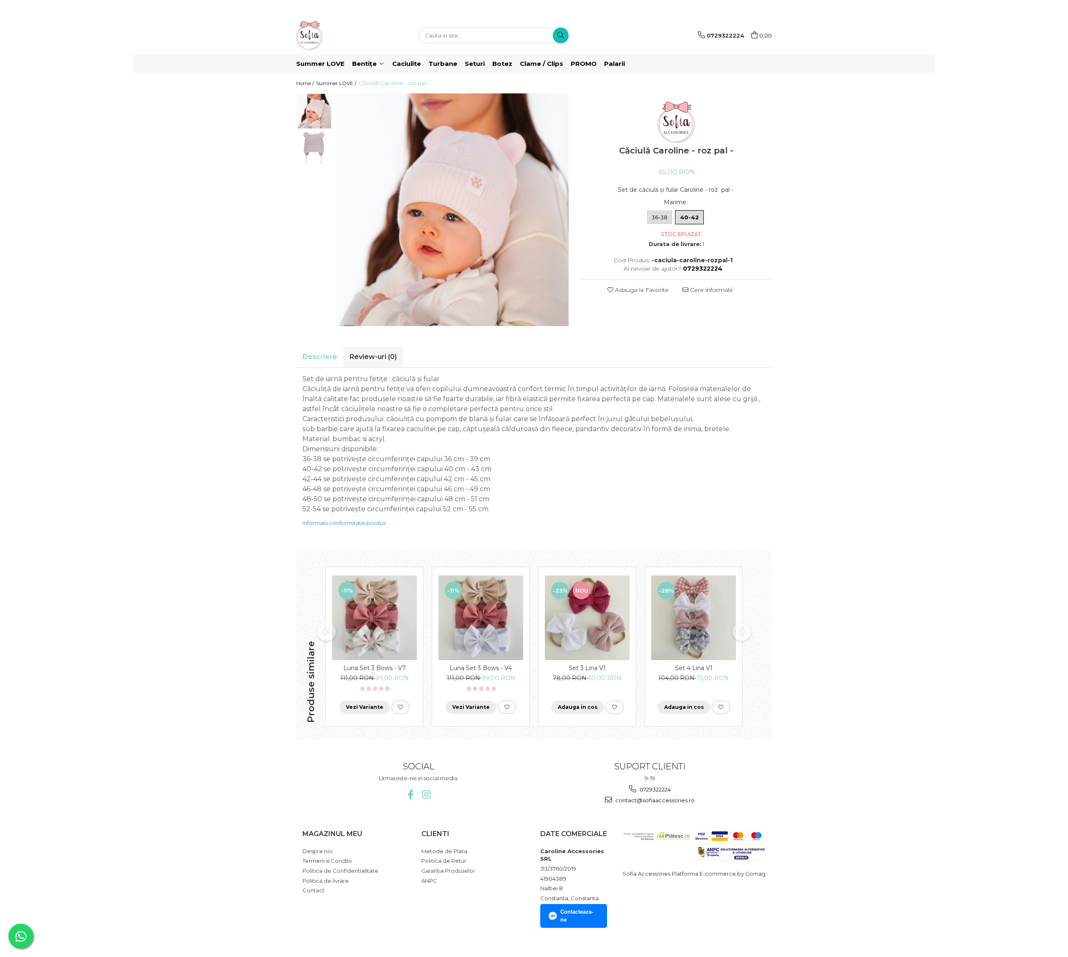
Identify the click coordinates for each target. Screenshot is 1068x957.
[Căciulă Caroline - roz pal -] (452, 209)
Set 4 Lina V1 (694, 668)
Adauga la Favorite (641, 290)
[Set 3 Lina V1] (587, 617)
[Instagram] (426, 794)
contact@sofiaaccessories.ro (654, 800)
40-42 (689, 217)
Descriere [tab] (319, 357)
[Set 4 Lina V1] (693, 617)
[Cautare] (561, 35)
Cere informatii (710, 290)
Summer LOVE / (337, 83)
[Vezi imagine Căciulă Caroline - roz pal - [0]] (314, 111)
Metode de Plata (444, 851)
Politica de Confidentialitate (340, 870)
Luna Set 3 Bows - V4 (481, 668)
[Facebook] (410, 794)
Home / (305, 83)
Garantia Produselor (448, 870)
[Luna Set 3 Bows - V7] (374, 617)
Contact (313, 890)
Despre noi (317, 851)
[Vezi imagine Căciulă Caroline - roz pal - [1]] (314, 146)
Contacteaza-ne (576, 916)
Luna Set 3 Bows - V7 (374, 668)
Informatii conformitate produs (343, 523)
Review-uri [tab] (373, 357)
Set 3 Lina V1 (587, 668)
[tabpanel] (452, 209)
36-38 (660, 217)
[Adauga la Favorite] (400, 707)
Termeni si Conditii (327, 860)
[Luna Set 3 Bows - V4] (480, 617)
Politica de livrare (325, 880)
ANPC (429, 880)
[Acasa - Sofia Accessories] (338, 35)
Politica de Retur (443, 860)
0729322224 (654, 789)
